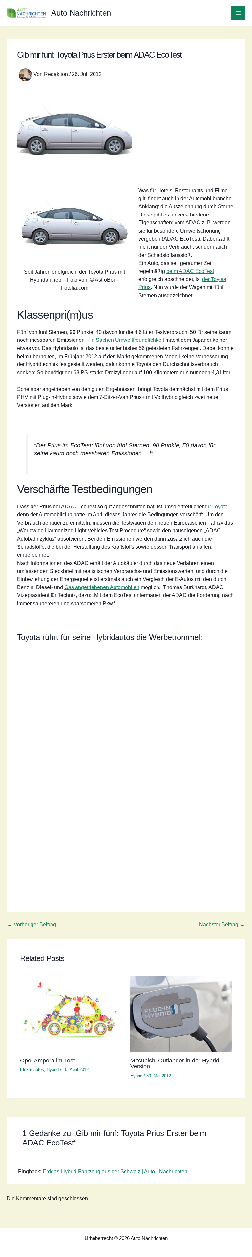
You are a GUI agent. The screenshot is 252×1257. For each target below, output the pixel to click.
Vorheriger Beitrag (31, 924)
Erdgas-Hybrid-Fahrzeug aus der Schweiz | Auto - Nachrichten (115, 1171)
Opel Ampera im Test (47, 1060)
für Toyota (216, 506)
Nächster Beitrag (222, 924)
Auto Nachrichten (81, 13)
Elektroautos (32, 1069)
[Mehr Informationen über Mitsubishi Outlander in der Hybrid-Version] (181, 1014)
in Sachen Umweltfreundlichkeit (127, 340)
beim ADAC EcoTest (190, 271)
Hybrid (53, 1069)
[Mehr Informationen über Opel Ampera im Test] (71, 1014)
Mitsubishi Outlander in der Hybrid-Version (175, 1063)
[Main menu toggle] (238, 13)
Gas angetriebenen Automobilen (101, 587)
